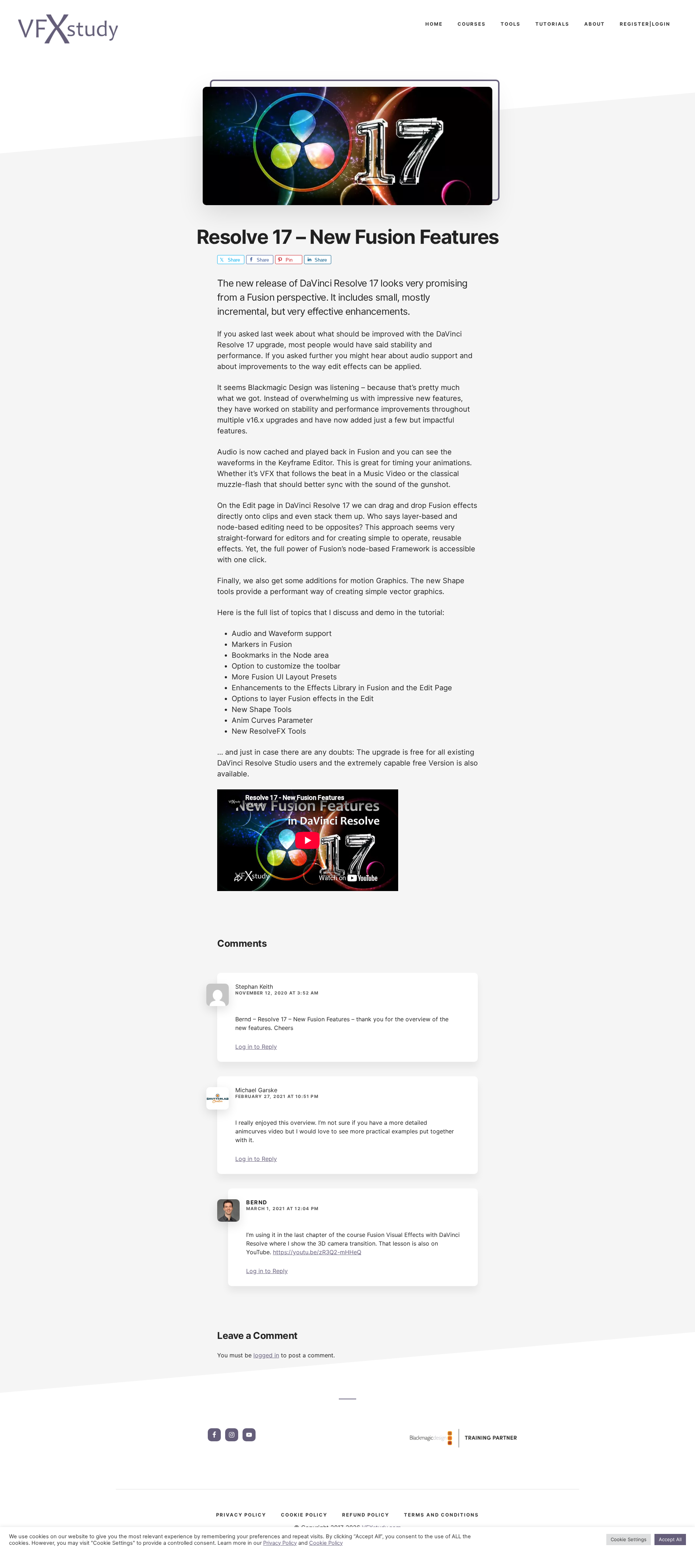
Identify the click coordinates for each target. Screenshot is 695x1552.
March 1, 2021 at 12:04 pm (282, 1208)
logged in (266, 1355)
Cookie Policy (326, 1543)
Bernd (257, 1202)
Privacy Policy (280, 1543)
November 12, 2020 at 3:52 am (277, 993)
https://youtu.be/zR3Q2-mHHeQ (317, 1252)
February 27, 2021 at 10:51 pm (277, 1096)
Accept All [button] (670, 1539)
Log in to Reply (256, 1046)
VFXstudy (72, 28)
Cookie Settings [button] (628, 1539)
